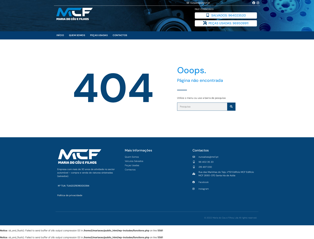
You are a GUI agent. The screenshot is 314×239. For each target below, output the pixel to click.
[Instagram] (258, 3)
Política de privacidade (69, 195)
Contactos (120, 35)
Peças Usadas (99, 35)
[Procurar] (231, 107)
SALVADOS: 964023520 (228, 15)
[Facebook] (254, 3)
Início (60, 35)
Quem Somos (77, 35)
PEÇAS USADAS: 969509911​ (228, 23)
